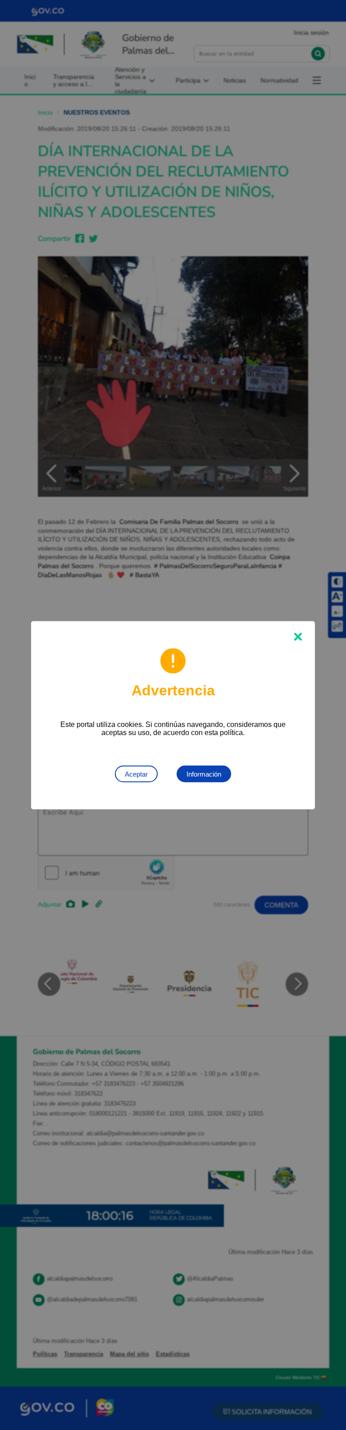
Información (204, 773)
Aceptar (136, 773)
